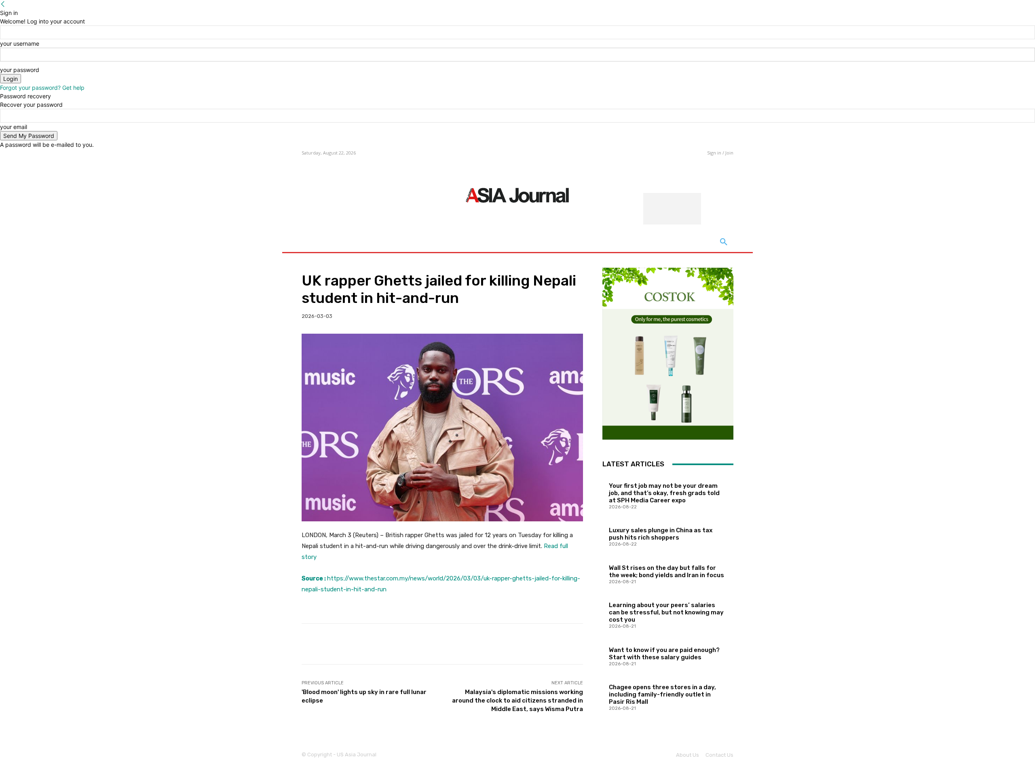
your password (19, 69)
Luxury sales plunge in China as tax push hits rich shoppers (660, 534)
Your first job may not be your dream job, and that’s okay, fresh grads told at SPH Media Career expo (664, 493)
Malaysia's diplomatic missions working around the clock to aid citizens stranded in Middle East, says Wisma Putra (517, 700)
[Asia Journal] (517, 194)
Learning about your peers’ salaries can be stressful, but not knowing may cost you (666, 612)
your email (13, 126)
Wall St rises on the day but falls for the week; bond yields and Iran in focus (666, 571)
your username (19, 43)
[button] (723, 242)
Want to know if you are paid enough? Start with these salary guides (664, 653)
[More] (570, 644)
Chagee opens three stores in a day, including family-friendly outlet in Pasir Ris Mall (662, 694)
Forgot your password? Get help (42, 87)
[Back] (3, 4)
